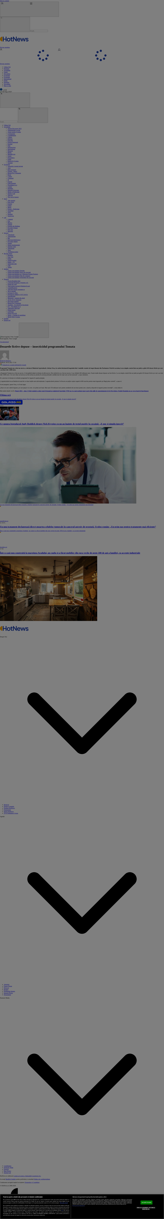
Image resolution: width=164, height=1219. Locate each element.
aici (62, 1210)
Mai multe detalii (64, 1202)
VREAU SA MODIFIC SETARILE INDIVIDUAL (146, 1208)
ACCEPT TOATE (146, 1202)
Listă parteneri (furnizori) (78, 1205)
